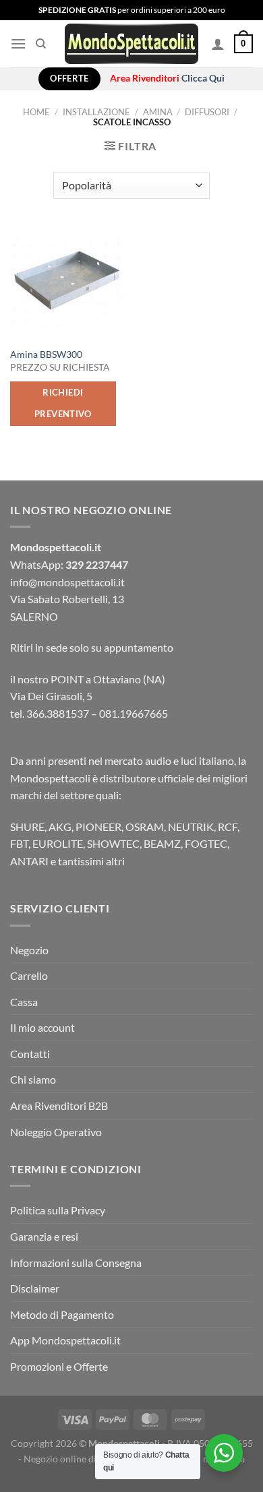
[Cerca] (41, 44)
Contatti (30, 1053)
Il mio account (42, 1027)
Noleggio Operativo (56, 1131)
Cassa (24, 1001)
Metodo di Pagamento (62, 1314)
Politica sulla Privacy (57, 1210)
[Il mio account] (218, 44)
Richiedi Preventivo (63, 403)
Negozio (29, 949)
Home (36, 111)
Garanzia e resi (44, 1236)
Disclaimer (34, 1288)
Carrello (29, 975)
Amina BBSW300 (46, 354)
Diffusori (207, 111)
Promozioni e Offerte (59, 1366)
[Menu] (18, 43)
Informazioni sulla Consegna (76, 1262)
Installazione (96, 111)
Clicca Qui (203, 78)
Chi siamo (33, 1079)
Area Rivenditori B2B (59, 1105)
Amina (158, 111)
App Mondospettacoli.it (65, 1340)
